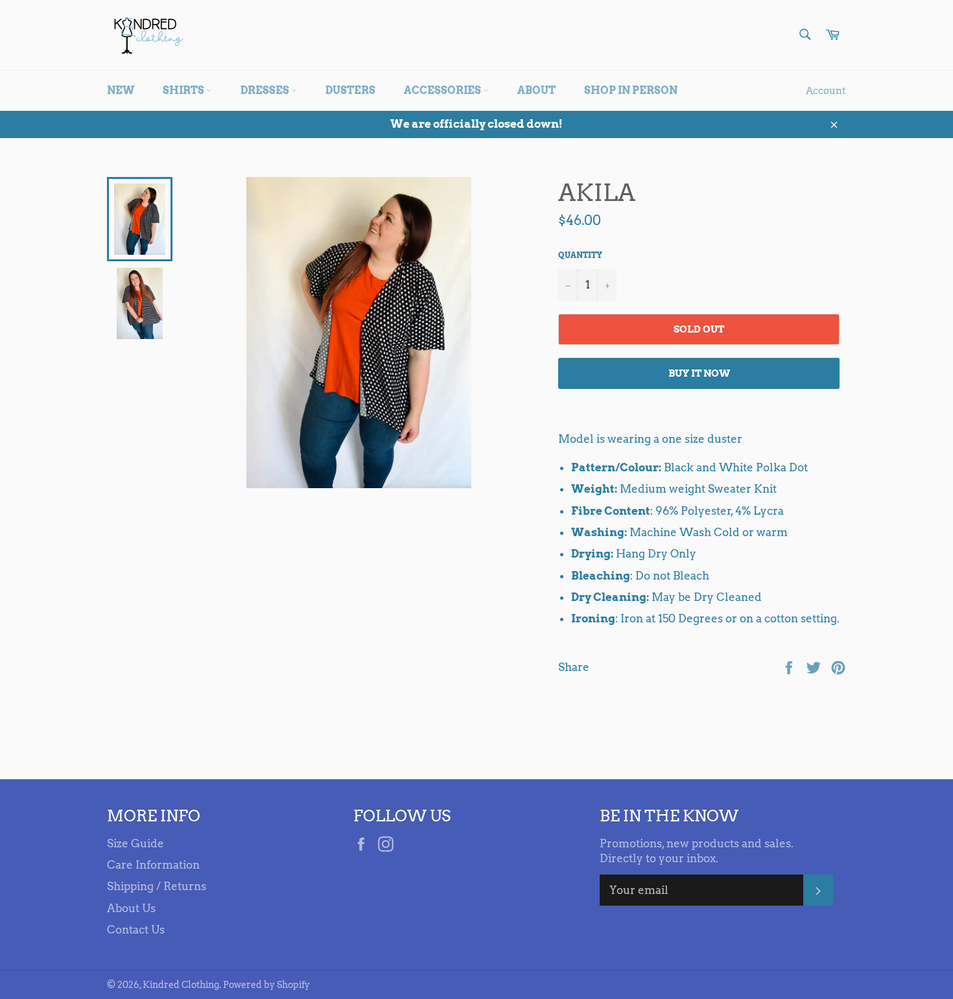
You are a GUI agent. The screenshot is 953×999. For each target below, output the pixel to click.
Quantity (580, 255)
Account (826, 91)
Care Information (153, 864)
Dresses (266, 90)
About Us (131, 908)
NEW (120, 90)
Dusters (350, 90)
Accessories (443, 90)
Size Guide (135, 843)
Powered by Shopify (266, 985)
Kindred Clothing (181, 985)
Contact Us (136, 929)
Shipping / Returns (156, 886)
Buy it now (699, 373)
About (536, 90)
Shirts (184, 90)
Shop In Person (630, 90)
